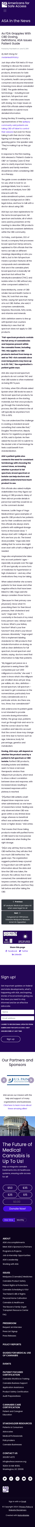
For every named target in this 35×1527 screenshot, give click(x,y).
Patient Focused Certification (13, 1373)
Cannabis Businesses (12, 1444)
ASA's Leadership (10, 1259)
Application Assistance (13, 1387)
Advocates (8, 1431)
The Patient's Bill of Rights (14, 1294)
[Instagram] (17, 1478)
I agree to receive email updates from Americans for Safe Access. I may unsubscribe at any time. (17, 1027)
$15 (25, 1195)
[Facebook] (11, 1478)
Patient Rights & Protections (15, 1285)
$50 (9, 1188)
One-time (8, 1220)
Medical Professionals (12, 1436)
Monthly (20, 1220)
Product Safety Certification (15, 1391)
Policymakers (9, 1440)
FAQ (4, 1314)
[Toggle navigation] (5, 10)
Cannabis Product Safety (14, 1281)
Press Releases (9, 1335)
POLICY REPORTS (12, 1344)
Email (23, 1501)
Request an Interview (12, 1327)
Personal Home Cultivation (15, 1298)
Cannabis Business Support (15, 1383)
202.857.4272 (9, 1457)
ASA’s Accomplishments (14, 1242)
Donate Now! (17, 1208)
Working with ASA (10, 1264)
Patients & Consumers (13, 1427)
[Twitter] (5, 1478)
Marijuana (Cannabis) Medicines (17, 1276)
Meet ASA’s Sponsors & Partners (17, 1246)
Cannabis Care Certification (12, 1406)
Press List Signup (10, 1331)
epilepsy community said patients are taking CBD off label (15, 125)
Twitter (24, 951)
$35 (25, 1188)
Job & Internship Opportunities (16, 1255)
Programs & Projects (12, 1251)
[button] (3, 1080)
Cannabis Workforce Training (16, 1378)
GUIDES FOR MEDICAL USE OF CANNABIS (17, 1354)
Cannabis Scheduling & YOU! (15, 1289)
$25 (10, 1195)
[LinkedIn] (30, 1478)
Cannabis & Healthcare (13, 1302)
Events (7, 1363)
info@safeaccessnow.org (14, 1461)
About (6, 1238)
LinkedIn (17, 954)
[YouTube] (24, 1478)
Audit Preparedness (12, 1396)
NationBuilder (23, 1515)
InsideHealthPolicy (9, 57)
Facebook (12, 951)
